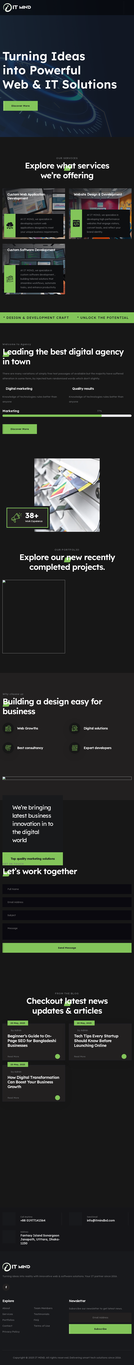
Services (7, 1314)
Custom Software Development (31, 250)
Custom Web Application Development (26, 196)
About (6, 1308)
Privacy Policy (11, 1331)
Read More (13, 1056)
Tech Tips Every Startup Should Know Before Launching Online (96, 1040)
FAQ (36, 1319)
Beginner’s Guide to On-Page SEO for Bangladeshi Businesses (32, 1040)
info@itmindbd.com (101, 1220)
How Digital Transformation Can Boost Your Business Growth (33, 1082)
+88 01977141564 (32, 1220)
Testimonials (41, 1314)
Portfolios (8, 1319)
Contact (7, 1325)
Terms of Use (42, 1325)
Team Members (43, 1308)
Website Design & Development (98, 194)
